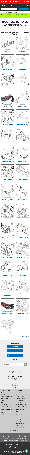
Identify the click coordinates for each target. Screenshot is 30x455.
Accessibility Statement (19, 438)
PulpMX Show (19, 420)
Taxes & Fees (7, 438)
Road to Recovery (21, 416)
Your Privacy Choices (11, 436)
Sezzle (2, 402)
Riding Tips (3, 412)
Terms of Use (10, 435)
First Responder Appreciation (20, 424)
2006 (3, 12)
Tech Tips (3, 414)
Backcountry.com (9, 446)
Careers (18, 395)
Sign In (2, 393)
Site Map (5, 440)
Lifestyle (3, 416)
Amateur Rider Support (22, 418)
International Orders (6, 406)
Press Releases (20, 397)
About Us (18, 393)
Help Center (4, 404)
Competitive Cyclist (20, 446)
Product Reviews (5, 418)
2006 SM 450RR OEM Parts (12, 12)
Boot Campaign (20, 427)
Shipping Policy (23, 437)
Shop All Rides (23, 440)
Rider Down (19, 414)
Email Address (7, 362)
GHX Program (19, 402)
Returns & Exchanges (6, 397)
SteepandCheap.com (15, 448)
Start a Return (5, 399)
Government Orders (21, 404)
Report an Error (25, 336)
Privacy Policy (19, 435)
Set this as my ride (5, 29)
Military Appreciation (21, 422)
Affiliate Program (20, 399)
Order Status (4, 395)
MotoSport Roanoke (21, 406)
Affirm (2, 400)
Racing (2, 420)
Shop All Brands (13, 440)
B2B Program (19, 400)
